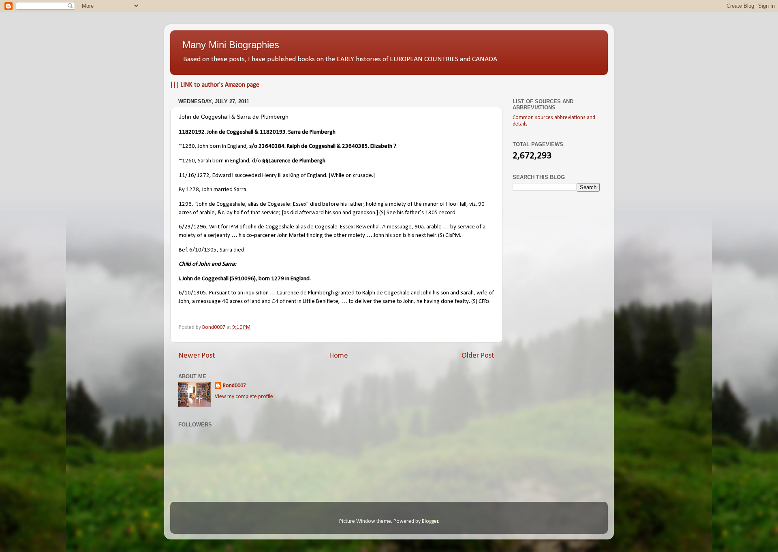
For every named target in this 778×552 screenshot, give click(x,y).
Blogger (430, 521)
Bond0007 (234, 385)
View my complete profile (244, 396)
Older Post (478, 356)
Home (338, 356)
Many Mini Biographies (230, 44)
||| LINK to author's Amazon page (214, 85)
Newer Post (196, 356)
